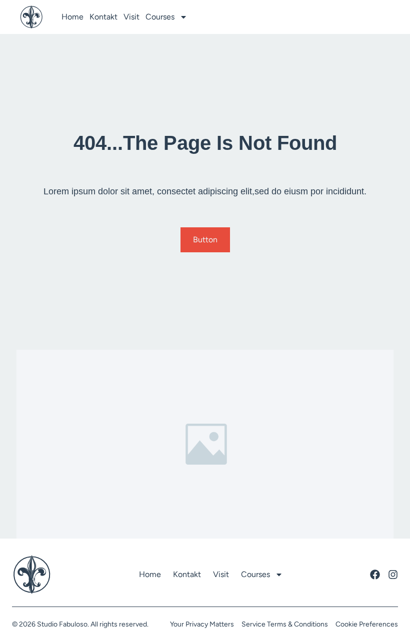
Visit (132, 16)
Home (73, 16)
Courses (160, 16)
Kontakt (104, 16)
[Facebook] (375, 575)
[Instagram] (393, 575)
